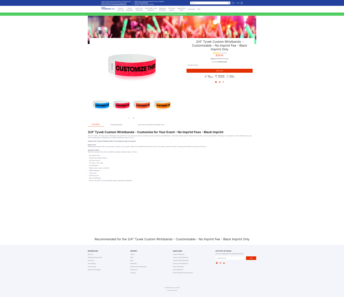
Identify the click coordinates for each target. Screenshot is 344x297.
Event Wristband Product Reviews (183, 272)
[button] (235, 3)
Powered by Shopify (172, 290)
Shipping (213, 58)
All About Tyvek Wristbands (138, 266)
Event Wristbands (178, 269)
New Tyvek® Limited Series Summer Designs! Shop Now (172, 14)
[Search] (228, 3)
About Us (90, 254)
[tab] (96, 124)
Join (251, 258)
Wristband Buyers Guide (95, 257)
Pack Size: (219, 61)
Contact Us (91, 260)
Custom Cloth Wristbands (180, 263)
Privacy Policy (92, 266)
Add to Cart (219, 70)
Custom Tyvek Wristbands (180, 257)
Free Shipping (92, 263)
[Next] (134, 118)
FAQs (131, 257)
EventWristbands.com (170, 287)
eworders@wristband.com (119, 4)
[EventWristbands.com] (108, 9)
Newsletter (133, 263)
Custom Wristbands (178, 254)
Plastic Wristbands (178, 266)
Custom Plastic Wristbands (181, 260)
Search (132, 254)
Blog (131, 260)
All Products (133, 269)
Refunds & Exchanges (94, 269)
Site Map (133, 272)
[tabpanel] (172, 157)
